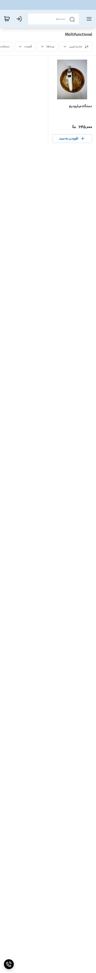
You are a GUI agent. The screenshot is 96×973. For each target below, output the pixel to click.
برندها (50, 46)
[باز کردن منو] (88, 19)
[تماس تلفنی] (9, 964)
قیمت (28, 46)
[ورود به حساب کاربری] (20, 19)
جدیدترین (75, 46)
